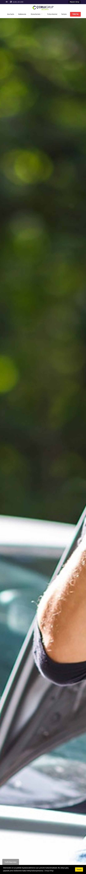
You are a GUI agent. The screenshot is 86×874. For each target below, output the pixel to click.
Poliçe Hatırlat (52, 14)
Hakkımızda (22, 14)
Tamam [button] (79, 869)
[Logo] (43, 8)
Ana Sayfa (10, 14)
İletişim (64, 14)
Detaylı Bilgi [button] (48, 871)
